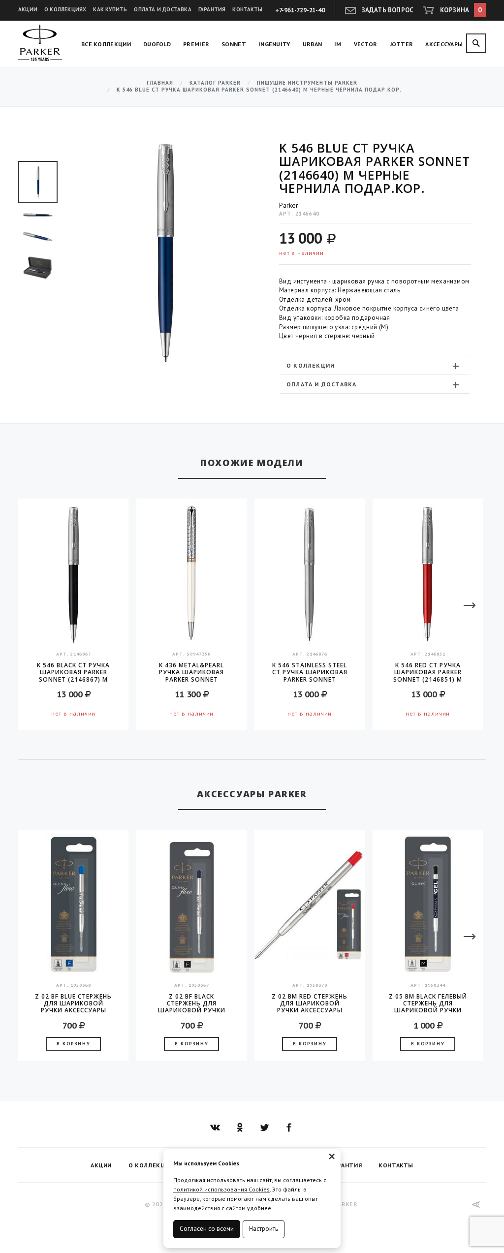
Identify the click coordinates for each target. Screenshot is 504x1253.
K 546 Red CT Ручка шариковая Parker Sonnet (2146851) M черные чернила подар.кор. (427, 672)
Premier (196, 44)
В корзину (73, 1043)
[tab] (375, 365)
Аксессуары (444, 44)
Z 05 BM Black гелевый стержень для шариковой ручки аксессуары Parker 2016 (428, 1003)
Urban (312, 44)
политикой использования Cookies (221, 1189)
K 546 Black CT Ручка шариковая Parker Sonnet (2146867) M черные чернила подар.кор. (73, 672)
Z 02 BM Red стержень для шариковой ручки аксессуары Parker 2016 (309, 1003)
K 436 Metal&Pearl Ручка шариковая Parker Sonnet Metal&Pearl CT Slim (192, 672)
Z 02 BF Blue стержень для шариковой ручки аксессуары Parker (73, 1003)
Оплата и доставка (162, 9)
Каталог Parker (215, 83)
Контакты (247, 9)
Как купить (110, 9)
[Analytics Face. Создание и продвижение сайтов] (476, 1204)
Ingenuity (274, 44)
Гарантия (212, 9)
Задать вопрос (388, 10)
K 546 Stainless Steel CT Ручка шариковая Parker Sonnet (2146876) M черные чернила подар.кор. (309, 672)
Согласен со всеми (207, 1228)
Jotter (401, 44)
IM (338, 44)
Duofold (157, 44)
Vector (366, 44)
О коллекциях (65, 9)
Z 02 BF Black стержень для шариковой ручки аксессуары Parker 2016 (191, 1003)
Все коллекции (106, 44)
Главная (160, 83)
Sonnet (233, 44)
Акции (27, 9)
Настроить (263, 1228)
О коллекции (310, 365)
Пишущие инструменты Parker (307, 83)
